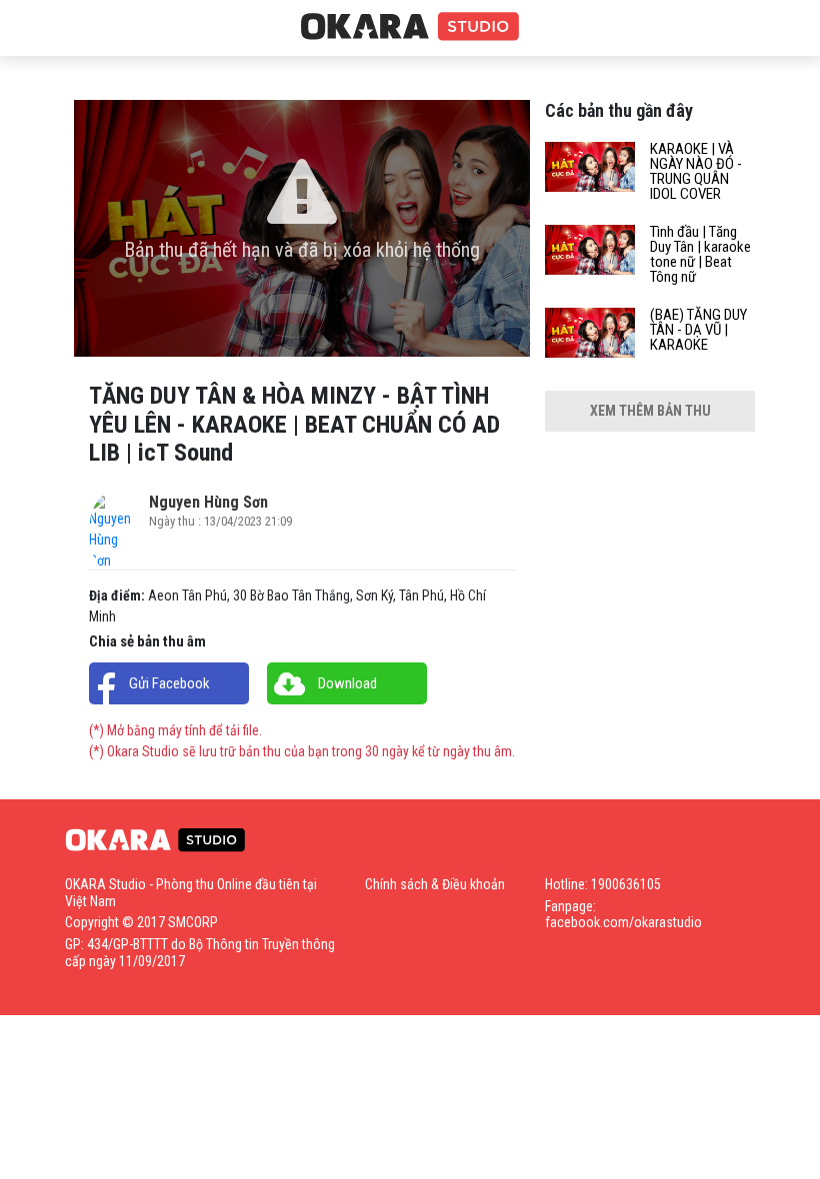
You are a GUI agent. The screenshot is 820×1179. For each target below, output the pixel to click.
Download (347, 683)
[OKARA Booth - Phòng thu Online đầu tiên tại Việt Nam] (410, 27)
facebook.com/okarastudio (623, 922)
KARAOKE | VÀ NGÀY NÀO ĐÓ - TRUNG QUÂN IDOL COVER (696, 172)
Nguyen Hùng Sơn (208, 502)
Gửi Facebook (169, 683)
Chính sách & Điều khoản (435, 884)
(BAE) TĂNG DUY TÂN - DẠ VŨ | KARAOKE (698, 330)
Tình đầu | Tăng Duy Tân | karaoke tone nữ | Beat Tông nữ (700, 255)
